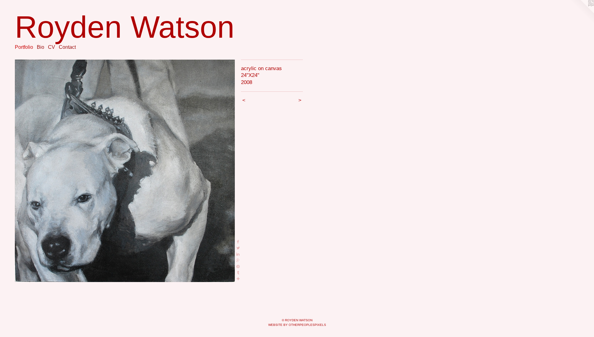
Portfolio (24, 47)
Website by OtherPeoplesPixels (297, 324)
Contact (67, 47)
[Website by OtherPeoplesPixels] (581, 12)
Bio (40, 47)
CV (51, 47)
